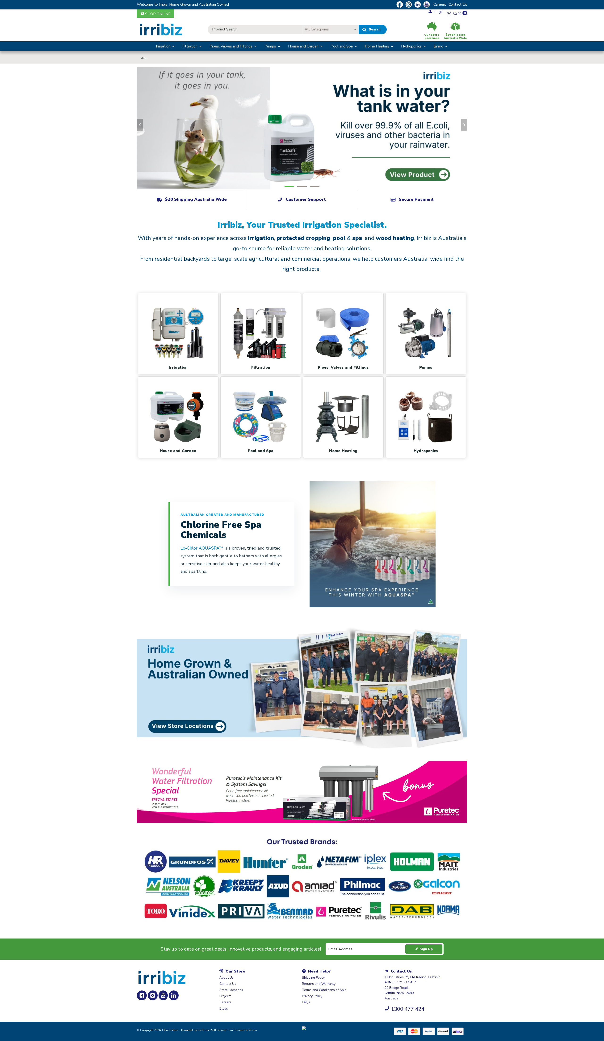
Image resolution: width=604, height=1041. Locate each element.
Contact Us (458, 4)
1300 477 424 (407, 1009)
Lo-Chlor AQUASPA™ (202, 548)
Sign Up (426, 949)
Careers (439, 4)
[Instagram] (153, 995)
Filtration (189, 46)
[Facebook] (142, 995)
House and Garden (303, 46)
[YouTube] (163, 995)
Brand (438, 46)
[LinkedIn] (174, 995)
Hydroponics (411, 46)
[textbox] (255, 29)
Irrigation (163, 46)
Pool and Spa (342, 46)
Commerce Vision (245, 1030)
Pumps (270, 46)
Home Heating (377, 46)
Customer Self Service (211, 1030)
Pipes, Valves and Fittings (231, 46)
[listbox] (330, 29)
